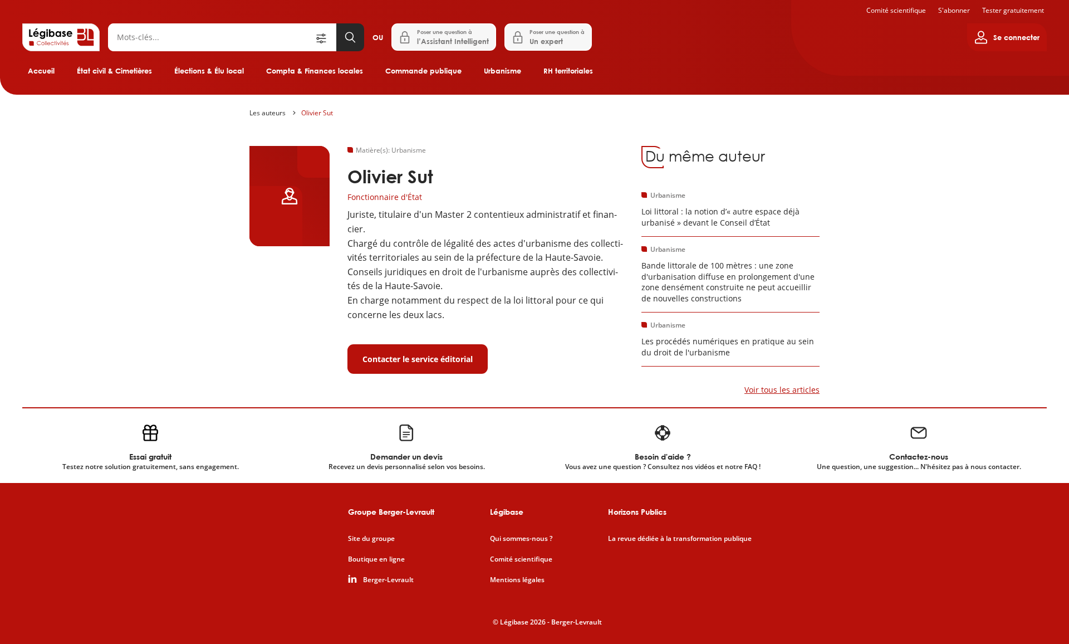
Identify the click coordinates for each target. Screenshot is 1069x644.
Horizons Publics (637, 511)
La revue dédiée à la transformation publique (680, 538)
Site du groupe (371, 538)
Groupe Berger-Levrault (391, 511)
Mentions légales (517, 579)
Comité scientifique (896, 10)
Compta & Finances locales (314, 70)
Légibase (506, 511)
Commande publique (423, 70)
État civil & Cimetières (114, 70)
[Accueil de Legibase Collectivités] (61, 37)
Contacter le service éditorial (417, 359)
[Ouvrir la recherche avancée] (325, 37)
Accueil (41, 70)
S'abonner (954, 10)
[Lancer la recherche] (350, 37)
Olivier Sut (317, 113)
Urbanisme (502, 70)
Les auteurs (267, 113)
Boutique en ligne (376, 559)
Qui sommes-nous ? (521, 538)
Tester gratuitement (1013, 10)
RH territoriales (568, 70)
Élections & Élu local (209, 70)
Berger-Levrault (388, 579)
